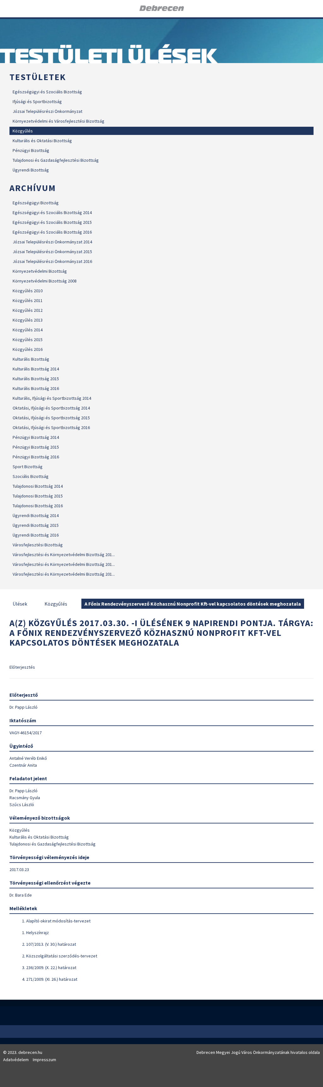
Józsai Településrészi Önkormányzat (47, 111)
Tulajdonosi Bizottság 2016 (38, 506)
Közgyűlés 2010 (28, 291)
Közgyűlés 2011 (28, 300)
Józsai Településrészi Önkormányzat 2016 (52, 261)
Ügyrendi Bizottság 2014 (36, 515)
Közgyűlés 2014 (28, 330)
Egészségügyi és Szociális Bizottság (47, 92)
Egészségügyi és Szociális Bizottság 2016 (52, 232)
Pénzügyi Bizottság (31, 150)
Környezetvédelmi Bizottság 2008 (45, 281)
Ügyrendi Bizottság (31, 170)
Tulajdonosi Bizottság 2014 (38, 486)
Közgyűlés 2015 (28, 339)
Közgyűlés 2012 (28, 310)
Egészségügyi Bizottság (36, 203)
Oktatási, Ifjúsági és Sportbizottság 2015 (51, 418)
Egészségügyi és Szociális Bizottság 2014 (52, 212)
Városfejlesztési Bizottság (38, 545)
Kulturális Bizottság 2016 (36, 388)
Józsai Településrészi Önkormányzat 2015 (52, 251)
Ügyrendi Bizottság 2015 (36, 525)
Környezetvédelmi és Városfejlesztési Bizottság (58, 121)
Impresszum (44, 1059)
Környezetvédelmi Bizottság (40, 271)
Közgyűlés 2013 (28, 320)
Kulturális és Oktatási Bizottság (42, 140)
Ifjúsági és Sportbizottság (37, 101)
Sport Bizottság (28, 466)
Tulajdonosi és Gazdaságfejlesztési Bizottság (56, 160)
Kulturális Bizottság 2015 (36, 378)
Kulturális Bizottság (31, 359)
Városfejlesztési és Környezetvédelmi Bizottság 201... (64, 554)
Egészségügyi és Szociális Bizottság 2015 (52, 222)
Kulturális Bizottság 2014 (36, 369)
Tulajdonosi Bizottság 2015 (38, 496)
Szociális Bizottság (31, 476)
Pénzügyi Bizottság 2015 (36, 447)
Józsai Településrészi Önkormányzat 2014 (52, 242)
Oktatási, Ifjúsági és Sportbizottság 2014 (51, 408)
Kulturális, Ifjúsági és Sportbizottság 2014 (52, 398)
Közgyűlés (23, 131)
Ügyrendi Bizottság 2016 (36, 535)
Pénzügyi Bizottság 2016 (36, 457)
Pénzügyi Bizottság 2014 (36, 437)
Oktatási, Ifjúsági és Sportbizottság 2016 (51, 427)
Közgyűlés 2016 (28, 349)
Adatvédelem (16, 1059)
